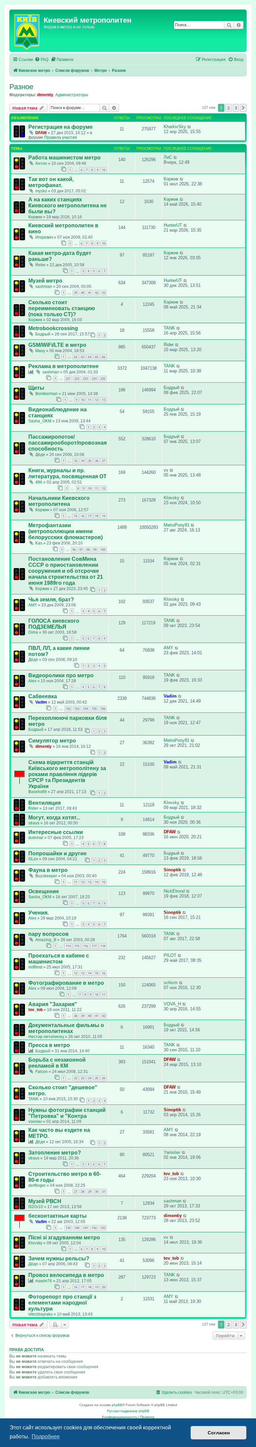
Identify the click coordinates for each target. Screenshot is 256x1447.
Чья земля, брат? (51, 599)
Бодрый (42, 334)
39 (75, 293)
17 (89, 516)
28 (82, 1191)
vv (166, 470)
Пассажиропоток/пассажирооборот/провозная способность (67, 443)
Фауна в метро (48, 870)
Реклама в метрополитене (63, 366)
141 (85, 1228)
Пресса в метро (49, 1045)
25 (96, 1078)
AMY (32, 605)
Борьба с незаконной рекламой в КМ (57, 1063)
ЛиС (168, 157)
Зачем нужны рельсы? (58, 1258)
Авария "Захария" (52, 1004)
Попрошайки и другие (57, 853)
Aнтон (41, 163)
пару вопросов (48, 934)
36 (96, 461)
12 (96, 400)
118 (102, 946)
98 (88, 549)
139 (68, 1228)
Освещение (43, 891)
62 (75, 357)
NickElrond (174, 891)
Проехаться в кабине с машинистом (58, 958)
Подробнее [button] (46, 1436)
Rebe (40, 265)
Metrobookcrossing (53, 328)
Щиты (36, 388)
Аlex (32, 681)
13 (103, 400)
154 (85, 709)
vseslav (35, 1121)
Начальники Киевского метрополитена (59, 501)
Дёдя (40, 454)
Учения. (38, 913)
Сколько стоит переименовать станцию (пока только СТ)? (61, 308)
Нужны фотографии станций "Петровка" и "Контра (67, 1113)
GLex (33, 859)
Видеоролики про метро (61, 675)
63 (82, 357)
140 (76, 1228)
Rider (169, 344)
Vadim (41, 702)
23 (82, 1078)
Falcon (41, 1071)
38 (75, 1016)
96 (74, 549)
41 (89, 293)
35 (89, 461)
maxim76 (43, 1281)
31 (103, 1191)
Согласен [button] (219, 1432)
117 (94, 946)
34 (82, 461)
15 (75, 516)
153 (76, 709)
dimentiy (45, 95)
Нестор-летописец (46, 1036)
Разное (21, 87)
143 (102, 1228)
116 (85, 946)
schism (171, 982)
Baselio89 (37, 791)
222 (76, 378)
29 (89, 1191)
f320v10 (35, 1206)
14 (96, 882)
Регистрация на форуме (60, 127)
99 (95, 549)
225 (102, 378)
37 (103, 461)
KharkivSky (175, 126)
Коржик (171, 178)
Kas (38, 543)
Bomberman (46, 393)
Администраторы (71, 95)
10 (103, 170)
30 (96, 1191)
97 (81, 549)
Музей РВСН (44, 1201)
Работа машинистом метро (64, 157)
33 (75, 461)
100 (102, 549)
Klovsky (171, 497)
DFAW (41, 132)
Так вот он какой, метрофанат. (51, 182)
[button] (243, 108)
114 (68, 946)
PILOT (170, 955)
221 (68, 378)
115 (76, 946)
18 (96, 516)
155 (94, 709)
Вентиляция (44, 803)
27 (75, 1191)
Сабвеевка (42, 696)
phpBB (117, 1405)
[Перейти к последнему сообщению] (189, 126)
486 (38, 482)
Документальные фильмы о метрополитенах (66, 1028)
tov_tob (35, 1009)
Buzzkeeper (46, 876)
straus (33, 823)
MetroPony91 (176, 524)
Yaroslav (172, 1152)
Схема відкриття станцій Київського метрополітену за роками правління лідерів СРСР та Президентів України (67, 774)
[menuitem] (41, 59)
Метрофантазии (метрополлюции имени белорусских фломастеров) (65, 531)
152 (68, 709)
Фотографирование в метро (66, 983)
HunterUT (173, 225)
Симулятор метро (52, 740)
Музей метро (45, 281)
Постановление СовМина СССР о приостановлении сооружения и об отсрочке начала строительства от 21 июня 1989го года (65, 571)
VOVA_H (172, 1003)
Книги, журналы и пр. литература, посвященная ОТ (67, 473)
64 (89, 357)
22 (75, 1078)
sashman (43, 286)
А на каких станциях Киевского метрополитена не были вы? (67, 205)
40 (82, 293)
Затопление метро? (54, 1152)
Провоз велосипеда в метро (66, 1275)
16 (82, 516)
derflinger (37, 1185)
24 (89, 1078)
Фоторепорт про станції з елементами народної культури (62, 1303)
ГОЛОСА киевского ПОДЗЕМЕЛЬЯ (53, 624)
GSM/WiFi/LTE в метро (57, 345)
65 (96, 357)
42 (96, 293)
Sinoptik (172, 869)
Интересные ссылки (55, 832)
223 (85, 378)
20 (103, 1287)
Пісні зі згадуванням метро (64, 1237)
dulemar (35, 837)
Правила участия (60, 137)
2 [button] (228, 108)
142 (94, 1228)
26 (103, 1078)
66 (103, 357)
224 (94, 378)
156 (102, 709)
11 (89, 400)
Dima (33, 632)
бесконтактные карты (57, 1216)
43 (103, 293)
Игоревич (44, 237)
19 (103, 516)
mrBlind (35, 967)
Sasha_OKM (39, 421)
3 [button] (236, 108)
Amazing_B (45, 939)
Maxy (40, 350)
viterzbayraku (40, 1314)
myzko (41, 191)
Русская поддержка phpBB (128, 1411)
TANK (169, 327)
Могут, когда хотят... (54, 817)
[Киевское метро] (27, 30)
